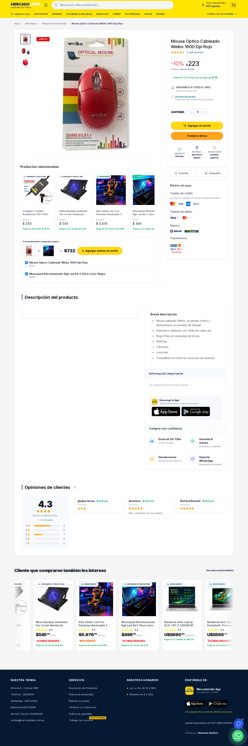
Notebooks (41, 14)
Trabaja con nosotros (81, 720)
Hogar (148, 14)
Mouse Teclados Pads (54, 23)
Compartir (215, 173)
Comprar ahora (197, 135)
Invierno (57, 14)
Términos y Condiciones (82, 707)
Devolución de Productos (83, 688)
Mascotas (102, 14)
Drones (160, 14)
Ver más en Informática (220, 570)
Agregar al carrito (199, 125)
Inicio (17, 23)
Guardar (183, 173)
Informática (31, 23)
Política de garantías (80, 713)
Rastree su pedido (79, 700)
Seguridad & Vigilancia (79, 14)
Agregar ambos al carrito (101, 250)
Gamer (117, 14)
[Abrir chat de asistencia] (238, 723)
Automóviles (132, 14)
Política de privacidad (81, 694)
